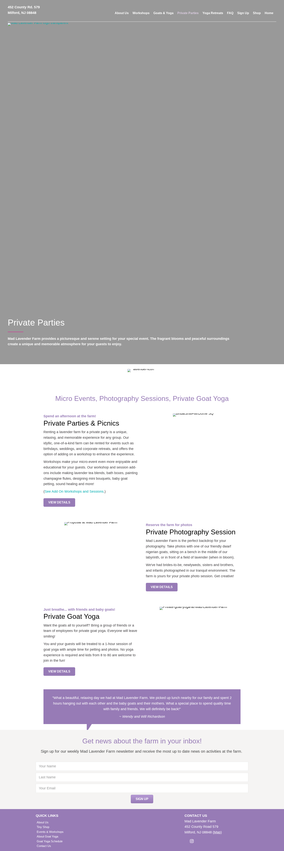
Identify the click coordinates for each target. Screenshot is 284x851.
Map (217, 832)
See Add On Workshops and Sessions (74, 491)
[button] (59, 502)
